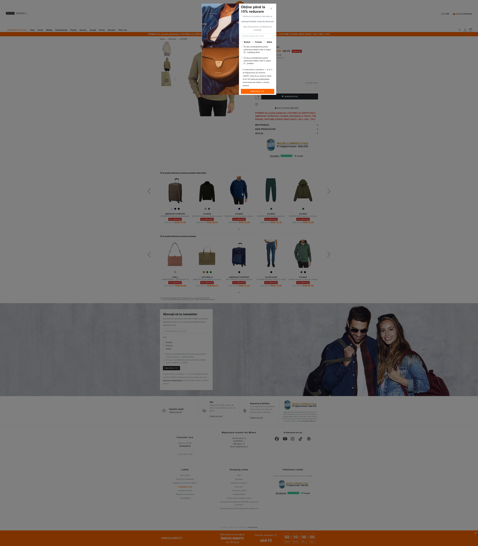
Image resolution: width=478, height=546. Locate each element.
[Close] (271, 9)
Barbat (247, 42)
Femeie (258, 42)
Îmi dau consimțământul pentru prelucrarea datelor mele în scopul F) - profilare (257, 61)
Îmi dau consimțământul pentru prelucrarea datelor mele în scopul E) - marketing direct (257, 49)
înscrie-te (257, 91)
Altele (269, 42)
